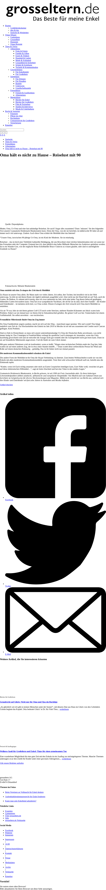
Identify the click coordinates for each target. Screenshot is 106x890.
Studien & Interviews (24, 107)
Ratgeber (9, 125)
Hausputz (14, 42)
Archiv (8, 867)
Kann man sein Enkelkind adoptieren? (20, 801)
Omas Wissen (10, 35)
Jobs (7, 818)
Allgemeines (21, 95)
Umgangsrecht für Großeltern (22, 120)
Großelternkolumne (18, 28)
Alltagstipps (15, 49)
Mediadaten (10, 862)
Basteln (19, 83)
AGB (7, 844)
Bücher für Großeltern (25, 102)
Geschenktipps (16, 70)
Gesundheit (15, 39)
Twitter (8, 586)
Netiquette (9, 872)
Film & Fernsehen (23, 104)
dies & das (14, 30)
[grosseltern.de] (53, 12)
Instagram (9, 835)
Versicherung (15, 123)
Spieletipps (14, 76)
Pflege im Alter (16, 116)
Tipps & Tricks (11, 46)
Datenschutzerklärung (14, 849)
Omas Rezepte (16, 44)
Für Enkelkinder (22, 72)
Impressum (9, 839)
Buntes (8, 26)
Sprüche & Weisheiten (19, 33)
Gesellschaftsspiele (23, 88)
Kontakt (8, 853)
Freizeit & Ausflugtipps (25, 93)
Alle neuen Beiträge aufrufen (12, 763)
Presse (7, 858)
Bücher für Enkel (23, 100)
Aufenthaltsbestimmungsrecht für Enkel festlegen (25, 796)
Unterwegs (20, 86)
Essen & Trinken (22, 56)
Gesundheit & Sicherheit (26, 63)
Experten (9, 811)
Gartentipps (15, 37)
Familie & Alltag (22, 53)
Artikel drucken (6, 385)
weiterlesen (64, 709)
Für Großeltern (22, 74)
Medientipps (15, 97)
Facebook (9, 500)
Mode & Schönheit (23, 60)
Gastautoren (10, 813)
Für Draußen (21, 81)
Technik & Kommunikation (27, 67)
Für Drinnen (21, 79)
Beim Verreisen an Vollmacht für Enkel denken (24, 792)
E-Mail (8, 654)
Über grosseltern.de (13, 816)
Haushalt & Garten (23, 58)
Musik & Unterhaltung (25, 109)
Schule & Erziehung (24, 65)
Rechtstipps (15, 118)
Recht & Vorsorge (12, 111)
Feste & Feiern (22, 51)
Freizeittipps (15, 90)
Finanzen (14, 114)
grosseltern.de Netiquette (15, 820)
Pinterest (8, 833)
